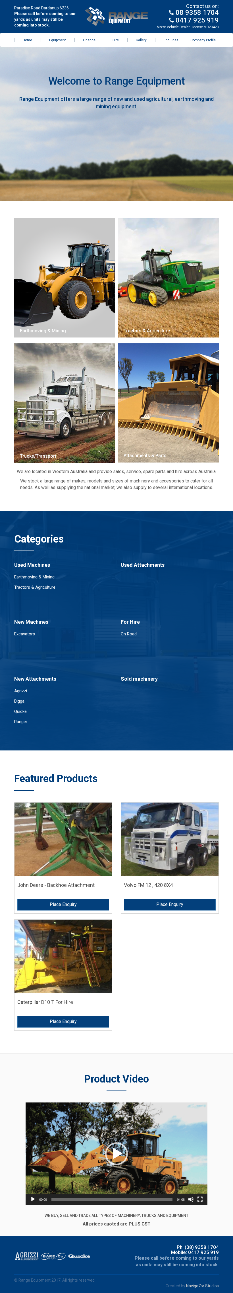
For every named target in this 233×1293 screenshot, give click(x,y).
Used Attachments (143, 565)
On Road (129, 634)
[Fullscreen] (200, 1199)
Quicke (20, 711)
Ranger (20, 721)
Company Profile (203, 40)
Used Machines (32, 565)
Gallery (141, 40)
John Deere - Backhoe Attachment (56, 885)
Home (27, 40)
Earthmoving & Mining (34, 577)
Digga (19, 701)
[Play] (33, 1199)
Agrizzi (20, 690)
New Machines (31, 622)
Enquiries (171, 40)
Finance (89, 40)
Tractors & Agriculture (34, 587)
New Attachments (35, 679)
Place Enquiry (63, 904)
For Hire (130, 622)
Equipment (57, 40)
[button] (116, 1153)
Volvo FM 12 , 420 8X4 (148, 885)
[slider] (111, 1199)
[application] (116, 1153)
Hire (116, 40)
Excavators (24, 634)
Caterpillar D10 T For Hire (45, 1002)
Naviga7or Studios (202, 1286)
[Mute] (191, 1199)
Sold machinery (139, 679)
